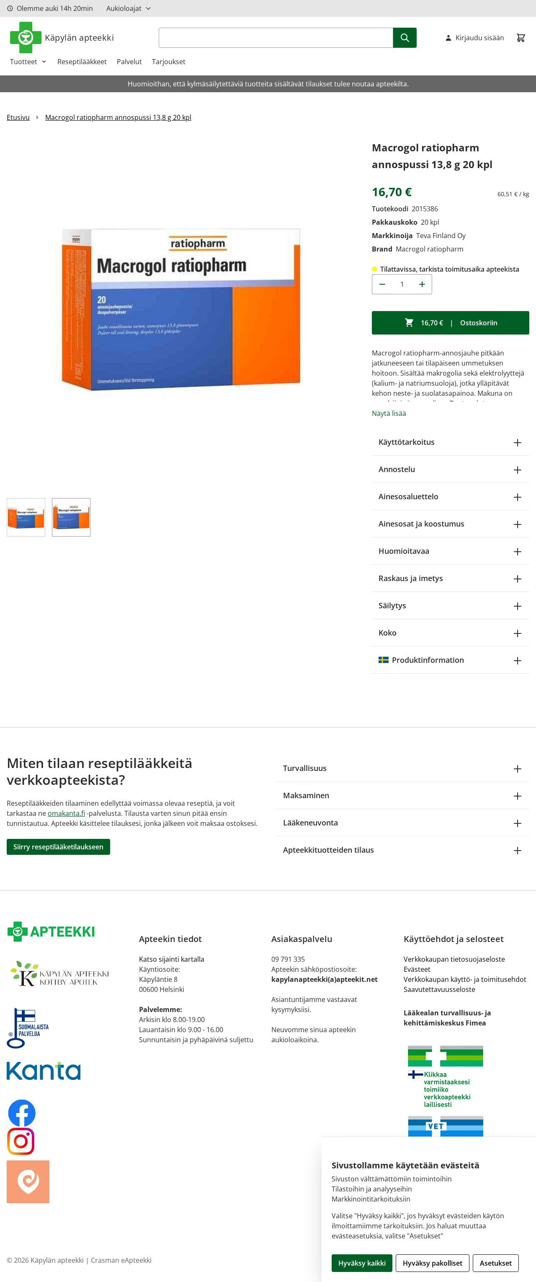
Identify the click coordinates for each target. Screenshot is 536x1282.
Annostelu (397, 469)
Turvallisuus (305, 768)
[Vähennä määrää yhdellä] (382, 284)
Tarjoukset (169, 61)
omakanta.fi (66, 813)
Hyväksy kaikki (362, 1263)
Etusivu (18, 117)
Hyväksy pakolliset (432, 1263)
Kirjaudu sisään (480, 37)
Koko (388, 633)
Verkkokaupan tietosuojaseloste (454, 959)
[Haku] (405, 38)
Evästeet (417, 969)
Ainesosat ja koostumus (421, 524)
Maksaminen (306, 795)
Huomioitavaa (404, 551)
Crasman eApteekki (121, 1260)
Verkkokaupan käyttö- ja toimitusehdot (465, 979)
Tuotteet (23, 61)
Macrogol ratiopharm (430, 249)
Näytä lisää (389, 413)
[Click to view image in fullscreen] (181, 313)
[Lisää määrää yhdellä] (422, 284)
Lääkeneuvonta (310, 822)
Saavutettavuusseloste (439, 989)
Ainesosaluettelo (408, 496)
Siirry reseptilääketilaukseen (58, 846)
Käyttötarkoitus (407, 442)
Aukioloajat (124, 8)
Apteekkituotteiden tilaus (328, 850)
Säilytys (392, 605)
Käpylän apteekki (79, 37)
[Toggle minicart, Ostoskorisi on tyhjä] (521, 37)
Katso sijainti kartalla (171, 959)
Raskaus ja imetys (411, 578)
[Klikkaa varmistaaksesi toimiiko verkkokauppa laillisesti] (466, 1076)
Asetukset (496, 1263)
